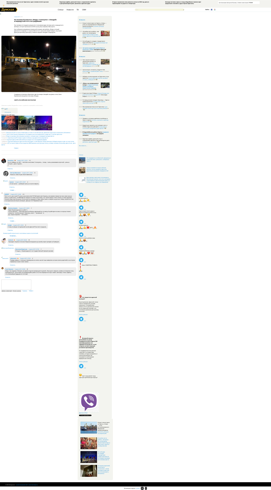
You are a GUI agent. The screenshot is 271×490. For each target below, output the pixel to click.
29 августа (82, 56)
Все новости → (83, 145)
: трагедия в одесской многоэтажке (94, 50)
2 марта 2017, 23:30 (15, 194)
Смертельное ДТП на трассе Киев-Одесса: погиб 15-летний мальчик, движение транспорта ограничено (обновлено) (38, 132)
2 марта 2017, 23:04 (27, 173)
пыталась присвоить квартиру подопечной (95, 120)
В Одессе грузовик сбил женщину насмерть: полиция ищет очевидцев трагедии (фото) (30, 136)
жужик (12, 182)
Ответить (10, 168)
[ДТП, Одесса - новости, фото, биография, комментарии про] (2, 108)
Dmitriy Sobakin (13, 208)
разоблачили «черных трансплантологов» (94, 102)
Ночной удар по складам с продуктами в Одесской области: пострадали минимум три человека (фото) (104, 455)
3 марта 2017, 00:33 (21, 240)
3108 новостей (8, 112)
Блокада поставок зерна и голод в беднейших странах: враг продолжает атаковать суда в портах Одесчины (183, 2)
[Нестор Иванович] (5, 176)
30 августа (82, 20)
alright (10, 225)
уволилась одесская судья (90, 142)
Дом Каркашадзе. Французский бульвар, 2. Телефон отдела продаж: (236, 2)
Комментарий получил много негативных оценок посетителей (20, 233)
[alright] (3, 224)
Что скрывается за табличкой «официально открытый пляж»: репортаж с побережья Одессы (98, 159)
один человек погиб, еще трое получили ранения (95, 107)
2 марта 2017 (17, 16)
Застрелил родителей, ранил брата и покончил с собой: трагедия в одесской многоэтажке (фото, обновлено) (104, 469)
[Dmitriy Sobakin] (5, 209)
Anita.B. (10, 240)
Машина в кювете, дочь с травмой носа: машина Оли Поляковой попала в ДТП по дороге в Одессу (9, 127)
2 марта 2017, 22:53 (22, 160)
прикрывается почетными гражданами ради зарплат (95, 127)
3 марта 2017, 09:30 (20, 269)
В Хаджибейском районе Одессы (93, 132)
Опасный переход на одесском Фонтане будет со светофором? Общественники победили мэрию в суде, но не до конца (41, 141)
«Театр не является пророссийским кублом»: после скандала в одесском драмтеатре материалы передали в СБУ (97, 169)
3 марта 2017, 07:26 (34, 249)
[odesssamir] (4, 258)
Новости (70, 10)
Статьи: (81, 155)
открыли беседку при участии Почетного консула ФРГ (96, 94)
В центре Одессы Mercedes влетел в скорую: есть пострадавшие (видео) (27, 139)
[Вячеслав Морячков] (7, 248)
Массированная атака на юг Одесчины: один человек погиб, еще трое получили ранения (28, 2)
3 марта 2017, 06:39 (24, 208)
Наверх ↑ (16, 148)
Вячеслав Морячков (21, 249)
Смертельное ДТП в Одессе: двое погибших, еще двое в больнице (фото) (27, 138)
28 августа (82, 115)
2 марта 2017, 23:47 (20, 182)
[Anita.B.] (4, 243)
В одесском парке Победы (90, 93)
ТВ (78, 10)
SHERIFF (7, 194)
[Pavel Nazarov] (2, 269)
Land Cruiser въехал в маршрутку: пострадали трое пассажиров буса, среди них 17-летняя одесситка (34, 134)
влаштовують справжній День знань (93, 71)
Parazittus (11, 160)
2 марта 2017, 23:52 (18, 225)
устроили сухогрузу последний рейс (93, 27)
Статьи (60, 10)
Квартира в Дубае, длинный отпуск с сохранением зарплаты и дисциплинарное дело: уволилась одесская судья (77, 2)
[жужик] (5, 181)
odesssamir (13, 258)
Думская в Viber (83, 413)
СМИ (84, 10)
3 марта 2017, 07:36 (25, 258)
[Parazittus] (3, 163)
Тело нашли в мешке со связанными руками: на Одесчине (89, 61)
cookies (138, 488)
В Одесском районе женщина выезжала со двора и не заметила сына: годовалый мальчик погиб (26, 127)
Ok (142, 488)
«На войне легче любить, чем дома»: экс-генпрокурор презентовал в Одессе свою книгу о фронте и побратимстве (104, 442)
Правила (24, 291)
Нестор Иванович (15, 173)
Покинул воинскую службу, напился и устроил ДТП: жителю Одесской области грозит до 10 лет (44, 127)
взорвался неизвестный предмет (96, 132)
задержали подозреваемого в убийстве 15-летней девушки (91, 64)
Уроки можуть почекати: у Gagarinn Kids (94, 70)
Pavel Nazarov (9, 269)
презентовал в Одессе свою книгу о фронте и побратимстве (91, 35)
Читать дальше (83, 314)
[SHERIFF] (2, 193)
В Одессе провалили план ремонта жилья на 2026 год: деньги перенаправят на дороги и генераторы (130, 2)
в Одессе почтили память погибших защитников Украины (90, 86)
